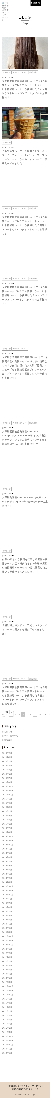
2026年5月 (7, 765)
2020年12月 (7, 1036)
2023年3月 (7, 924)
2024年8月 (7, 853)
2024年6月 (7, 861)
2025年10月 (7, 795)
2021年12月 (7, 986)
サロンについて (20, 72)
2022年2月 (7, 978)
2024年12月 (7, 836)
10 (40, 714)
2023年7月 (7, 907)
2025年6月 (7, 811)
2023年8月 (7, 903)
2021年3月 (7, 1024)
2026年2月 (7, 778)
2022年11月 (7, 940)
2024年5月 (7, 866)
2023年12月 (7, 886)
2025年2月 (7, 828)
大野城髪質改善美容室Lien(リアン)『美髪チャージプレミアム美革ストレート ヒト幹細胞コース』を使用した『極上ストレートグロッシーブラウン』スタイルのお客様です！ (24, 695)
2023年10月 (7, 895)
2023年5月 (7, 915)
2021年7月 (7, 1007)
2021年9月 (7, 999)
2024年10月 (7, 845)
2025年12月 (7, 786)
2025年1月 (7, 832)
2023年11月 (7, 890)
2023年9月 (7, 899)
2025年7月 (7, 807)
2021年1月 (7, 1032)
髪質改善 (33, 72)
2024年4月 (7, 870)
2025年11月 (7, 790)
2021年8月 (7, 1003)
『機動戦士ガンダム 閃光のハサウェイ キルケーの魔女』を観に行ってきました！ (26, 629)
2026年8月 (7, 753)
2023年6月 (7, 911)
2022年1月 (7, 982)
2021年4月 (7, 1020)
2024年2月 (7, 878)
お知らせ (7, 72)
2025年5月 (7, 816)
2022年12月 (7, 936)
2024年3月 (7, 874)
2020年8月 (7, 1053)
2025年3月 (7, 824)
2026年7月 (7, 757)
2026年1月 (7, 782)
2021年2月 (7, 1028)
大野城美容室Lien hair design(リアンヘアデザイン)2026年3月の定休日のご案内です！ (25, 501)
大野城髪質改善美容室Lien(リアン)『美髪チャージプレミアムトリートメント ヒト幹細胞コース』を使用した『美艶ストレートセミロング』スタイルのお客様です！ (24, 225)
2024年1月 (7, 882)
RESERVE (35, 3)
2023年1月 (7, 932)
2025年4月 (7, 820)
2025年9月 (7, 799)
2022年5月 (7, 965)
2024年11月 (7, 840)
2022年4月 (7, 970)
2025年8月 (7, 803)
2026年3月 (7, 774)
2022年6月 (7, 961)
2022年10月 (7, 945)
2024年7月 (7, 857)
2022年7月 (7, 957)
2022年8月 (7, 953)
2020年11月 (7, 1040)
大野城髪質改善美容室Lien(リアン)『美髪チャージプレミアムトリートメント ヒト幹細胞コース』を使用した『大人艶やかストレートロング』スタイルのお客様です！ (24, 89)
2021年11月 (7, 990)
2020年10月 (7, 1045)
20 (45, 714)
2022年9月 (7, 949)
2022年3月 (7, 974)
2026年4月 (7, 770)
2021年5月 (7, 1015)
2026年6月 (7, 761)
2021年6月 (7, 1011)
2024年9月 (7, 849)
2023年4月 (7, 920)
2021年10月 (7, 995)
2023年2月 (7, 928)
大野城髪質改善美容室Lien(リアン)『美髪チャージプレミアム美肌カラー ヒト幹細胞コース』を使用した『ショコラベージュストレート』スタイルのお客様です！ (24, 295)
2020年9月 (7, 1049)
